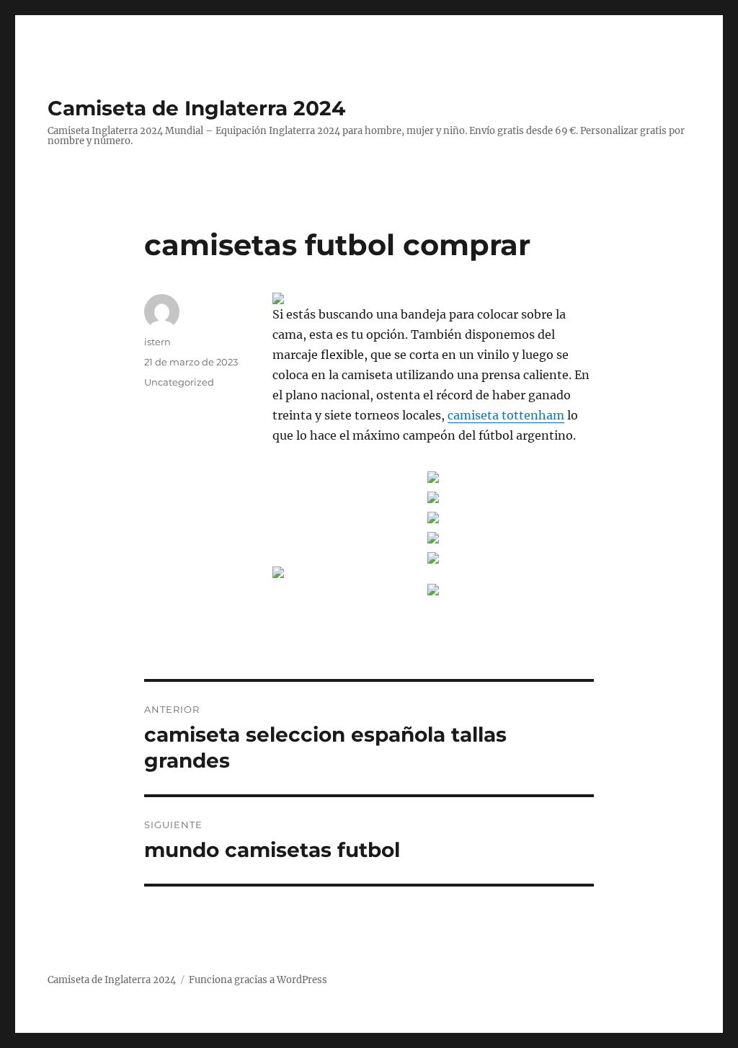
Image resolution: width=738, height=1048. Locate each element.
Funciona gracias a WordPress (258, 980)
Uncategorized (179, 382)
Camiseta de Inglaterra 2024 (196, 108)
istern (157, 341)
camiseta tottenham (506, 415)
